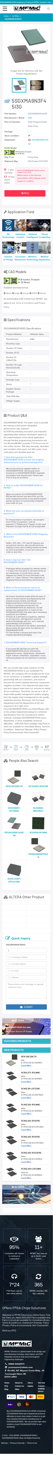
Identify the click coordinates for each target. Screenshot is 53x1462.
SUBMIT (28, 1007)
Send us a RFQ (9, 1330)
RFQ (26, 193)
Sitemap (4, 1443)
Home (6, 1383)
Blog (6, 1389)
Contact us (19, 1386)
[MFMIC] (17, 1343)
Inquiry (30, 1386)
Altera (30, 1383)
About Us (19, 1383)
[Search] (48, 8)
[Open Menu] (5, 8)
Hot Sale (41, 1383)
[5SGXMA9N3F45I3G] (14, 907)
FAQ (6, 1386)
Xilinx (17, 1389)
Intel (30, 118)
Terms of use (32, 1443)
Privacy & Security (17, 1443)
